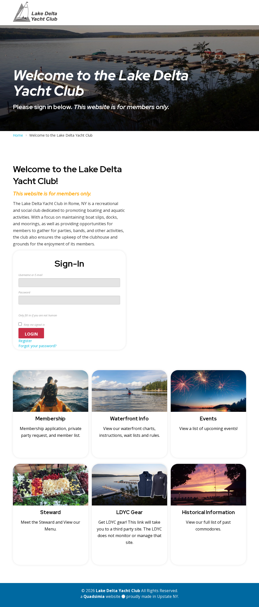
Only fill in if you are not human (37, 315)
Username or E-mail (30, 275)
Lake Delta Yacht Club (118, 590)
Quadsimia (94, 596)
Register (25, 340)
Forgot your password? (37, 345)
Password (24, 292)
